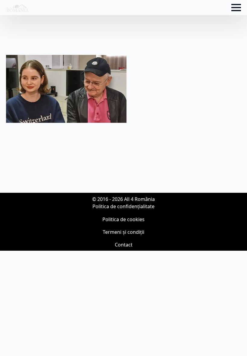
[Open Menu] (236, 7)
